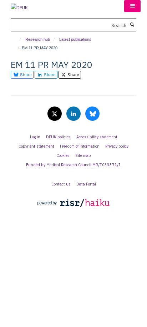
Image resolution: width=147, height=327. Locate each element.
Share (25, 74)
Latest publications (75, 39)
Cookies (63, 155)
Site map (83, 155)
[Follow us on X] (55, 114)
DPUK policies (58, 136)
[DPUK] (19, 6)
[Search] (132, 25)
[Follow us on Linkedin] (74, 114)
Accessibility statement (96, 136)
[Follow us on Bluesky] (92, 114)
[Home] (17, 39)
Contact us (61, 184)
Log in (35, 136)
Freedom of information (80, 146)
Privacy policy (116, 146)
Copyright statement (36, 146)
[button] (132, 6)
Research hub (37, 39)
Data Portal (86, 184)
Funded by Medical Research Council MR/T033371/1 (73, 164)
